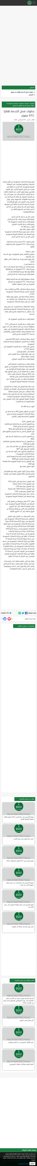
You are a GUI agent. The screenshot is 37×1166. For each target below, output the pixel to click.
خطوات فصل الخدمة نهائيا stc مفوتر (22, 92)
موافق (32, 1164)
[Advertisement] (18, 25)
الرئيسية (32, 103)
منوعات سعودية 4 (12, 103)
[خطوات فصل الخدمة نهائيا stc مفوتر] (26, 613)
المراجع (31, 95)
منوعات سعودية (24, 103)
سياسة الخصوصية (23, 1164)
